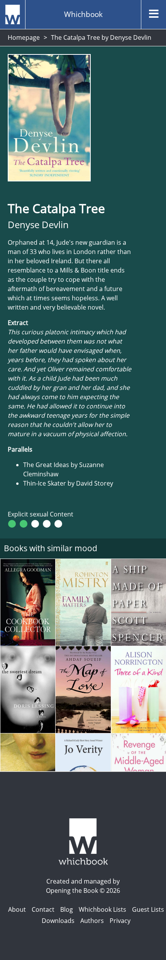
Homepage (24, 37)
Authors (92, 920)
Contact (43, 909)
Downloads (58, 920)
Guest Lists (148, 909)
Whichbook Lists (102, 909)
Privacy (120, 920)
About (17, 909)
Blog (66, 909)
